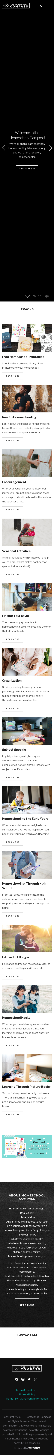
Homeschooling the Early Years (25, 819)
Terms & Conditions (27, 1390)
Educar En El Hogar (16, 957)
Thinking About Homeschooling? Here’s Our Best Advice (27, 132)
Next (50, 148)
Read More (27, 172)
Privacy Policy (27, 1394)
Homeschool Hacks (16, 1017)
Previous (4, 148)
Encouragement (14, 482)
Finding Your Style (15, 616)
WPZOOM (34, 1448)
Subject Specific (14, 749)
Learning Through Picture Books (26, 1087)
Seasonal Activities (16, 551)
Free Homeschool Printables (23, 357)
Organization (12, 680)
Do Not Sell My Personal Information (27, 1398)
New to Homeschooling (19, 417)
